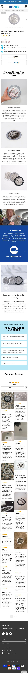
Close (26, 2)
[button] (2, 20)
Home (2, 10)
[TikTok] (10, 633)
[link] (14, 92)
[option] (14, 19)
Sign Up (21, 628)
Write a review (12, 387)
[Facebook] (3, 633)
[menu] (2, 6)
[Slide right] (25, 251)
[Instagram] (7, 633)
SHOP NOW (14, 2)
